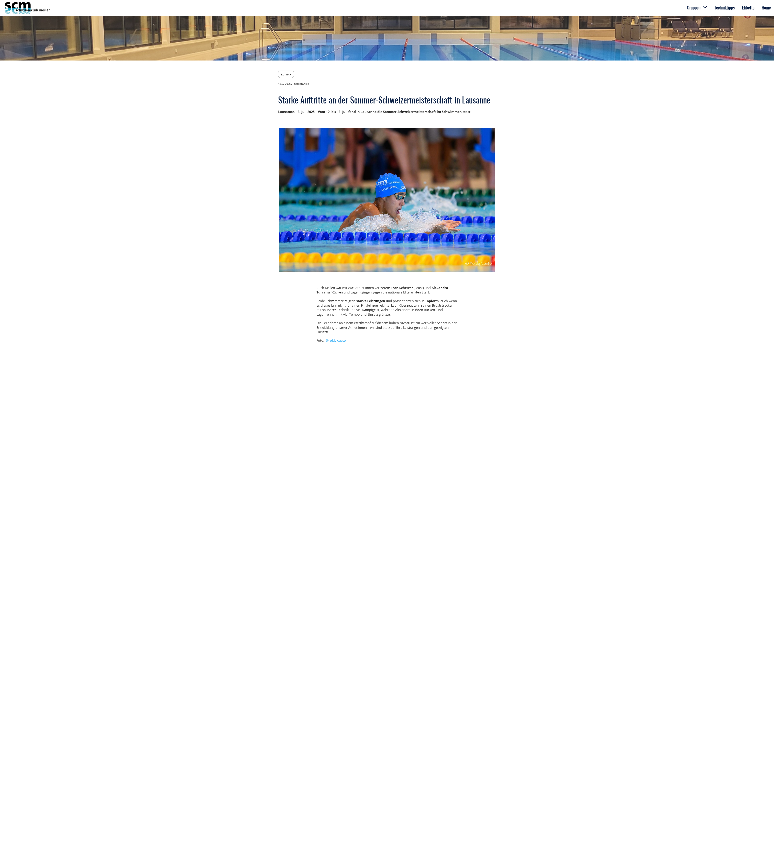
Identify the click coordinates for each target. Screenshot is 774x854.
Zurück (286, 74)
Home (766, 7)
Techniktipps (724, 7)
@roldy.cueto (336, 340)
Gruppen (694, 7)
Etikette (748, 7)
